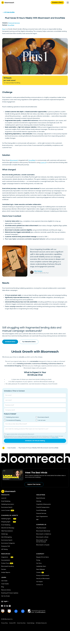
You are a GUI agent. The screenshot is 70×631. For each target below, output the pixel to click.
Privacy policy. (55, 437)
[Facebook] (2, 606)
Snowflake (11, 25)
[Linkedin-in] (7, 606)
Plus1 (3, 29)
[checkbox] (35, 418)
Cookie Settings (30, 623)
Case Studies (11, 448)
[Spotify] (9, 606)
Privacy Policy (4, 623)
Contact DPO (12, 623)
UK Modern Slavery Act (41, 623)
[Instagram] (4, 606)
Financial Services (14, 23)
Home (3, 448)
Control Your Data (21, 623)
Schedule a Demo (57, 2)
